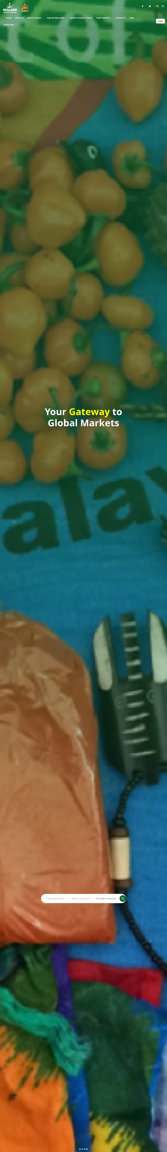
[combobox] (54, 898)
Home (8, 18)
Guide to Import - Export (81, 18)
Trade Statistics (103, 18)
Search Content (34, 18)
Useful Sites (8, 24)
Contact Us (121, 18)
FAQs (131, 18)
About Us (19, 18)
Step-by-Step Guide (55, 18)
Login (160, 21)
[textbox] (54, 898)
